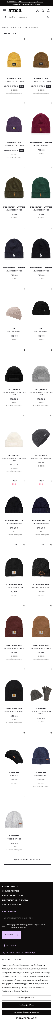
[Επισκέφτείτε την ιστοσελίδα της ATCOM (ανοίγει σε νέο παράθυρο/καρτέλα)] (26, 1018)
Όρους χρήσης (27, 925)
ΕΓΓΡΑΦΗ (9, 935)
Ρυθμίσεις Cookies (25, 998)
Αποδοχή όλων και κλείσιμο (26, 1012)
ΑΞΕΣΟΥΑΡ (24, 28)
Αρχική (5, 28)
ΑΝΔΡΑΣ (14, 28)
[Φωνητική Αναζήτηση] (48, 17)
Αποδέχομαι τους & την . (26, 926)
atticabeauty (27, 953)
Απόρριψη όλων (26, 1005)
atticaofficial (13, 953)
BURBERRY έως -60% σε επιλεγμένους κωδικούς (24, 2)
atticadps (11, 945)
